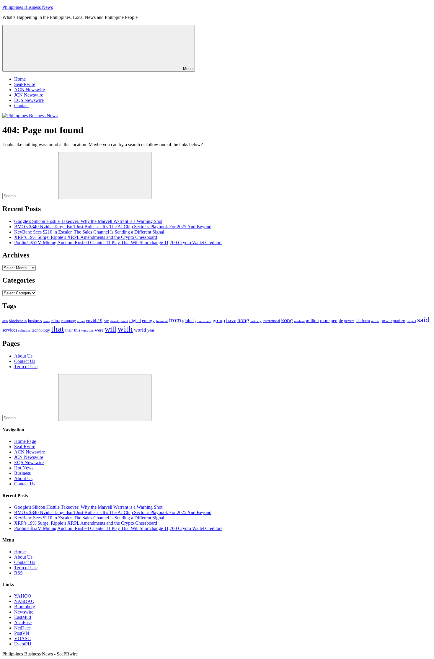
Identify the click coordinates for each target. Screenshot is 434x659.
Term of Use (25, 366)
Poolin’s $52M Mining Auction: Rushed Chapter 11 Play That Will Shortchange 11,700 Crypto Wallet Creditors (118, 242)
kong (287, 320)
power (386, 320)
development (119, 321)
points (375, 321)
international (271, 321)
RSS (18, 572)
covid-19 (94, 320)
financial (162, 321)
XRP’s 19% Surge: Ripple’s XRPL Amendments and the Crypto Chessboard (85, 237)
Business (22, 473)
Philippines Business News (27, 7)
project (411, 321)
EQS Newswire (29, 100)
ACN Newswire (29, 89)
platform (362, 321)
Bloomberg (24, 606)
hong (243, 320)
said (423, 320)
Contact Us (24, 361)
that (57, 328)
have (231, 320)
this (77, 330)
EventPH (22, 643)
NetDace (22, 627)
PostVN (21, 633)
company (68, 321)
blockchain (18, 321)
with (125, 328)
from (175, 320)
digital (135, 320)
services (9, 329)
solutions (24, 330)
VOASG (22, 638)
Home (20, 78)
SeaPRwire (24, 84)
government (203, 321)
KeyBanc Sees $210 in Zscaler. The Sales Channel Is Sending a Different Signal (89, 231)
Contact (21, 105)
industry (256, 321)
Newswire (23, 611)
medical (299, 321)
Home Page (25, 441)
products (399, 321)
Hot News (23, 467)
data (106, 321)
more (324, 320)
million (312, 320)
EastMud (22, 617)
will (110, 329)
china (55, 321)
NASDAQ (24, 601)
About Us (23, 355)
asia (5, 321)
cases (46, 321)
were (99, 330)
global (188, 320)
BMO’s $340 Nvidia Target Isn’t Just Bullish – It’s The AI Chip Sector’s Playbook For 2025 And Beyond (112, 226)
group (219, 320)
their (69, 330)
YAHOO (22, 595)
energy (148, 320)
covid (81, 321)
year (150, 330)
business (35, 320)
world (140, 330)
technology (41, 330)
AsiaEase (23, 622)
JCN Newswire (28, 94)
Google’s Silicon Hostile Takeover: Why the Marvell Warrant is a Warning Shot (88, 221)
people (337, 320)
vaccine (87, 330)
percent (349, 321)
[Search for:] (30, 195)
